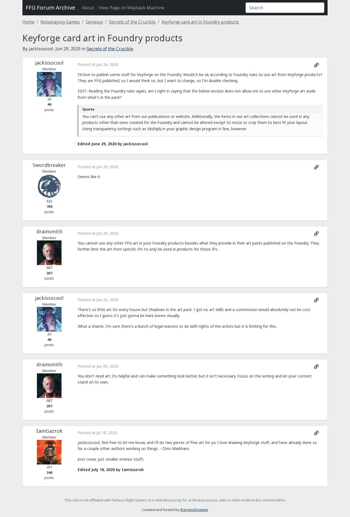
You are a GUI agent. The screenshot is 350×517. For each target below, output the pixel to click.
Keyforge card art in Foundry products (200, 22)
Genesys (94, 22)
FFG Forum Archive (50, 7)
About (88, 8)
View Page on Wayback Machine (131, 8)
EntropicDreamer (194, 509)
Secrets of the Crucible (132, 22)
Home (28, 22)
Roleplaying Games (60, 22)
